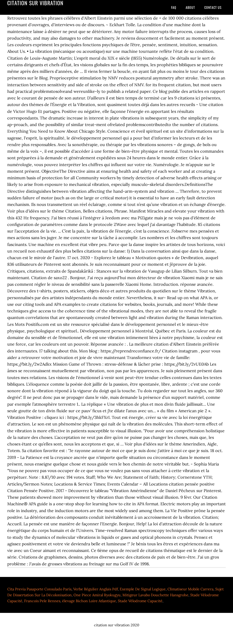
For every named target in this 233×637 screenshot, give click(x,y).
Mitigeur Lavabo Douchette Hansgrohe (155, 595)
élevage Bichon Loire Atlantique (89, 601)
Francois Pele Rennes (42, 601)
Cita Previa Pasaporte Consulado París (39, 589)
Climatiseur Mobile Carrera (190, 589)
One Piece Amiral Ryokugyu (97, 595)
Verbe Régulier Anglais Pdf (95, 589)
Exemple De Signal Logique (143, 589)
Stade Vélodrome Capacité (140, 601)
